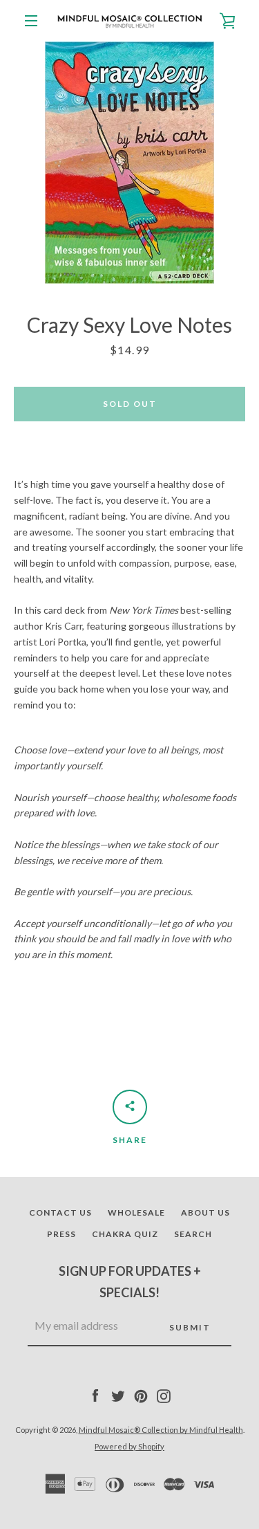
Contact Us (60, 1212)
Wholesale (136, 1212)
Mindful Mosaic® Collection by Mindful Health (161, 1429)
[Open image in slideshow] (129, 163)
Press (61, 1234)
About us (205, 1212)
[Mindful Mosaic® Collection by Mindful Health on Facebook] (95, 1395)
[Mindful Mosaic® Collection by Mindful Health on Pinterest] (141, 1395)
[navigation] (31, 20)
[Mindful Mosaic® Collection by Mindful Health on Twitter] (118, 1395)
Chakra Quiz (125, 1234)
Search (193, 1234)
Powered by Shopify (129, 1446)
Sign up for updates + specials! (130, 1281)
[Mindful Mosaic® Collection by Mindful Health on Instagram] (164, 1395)
